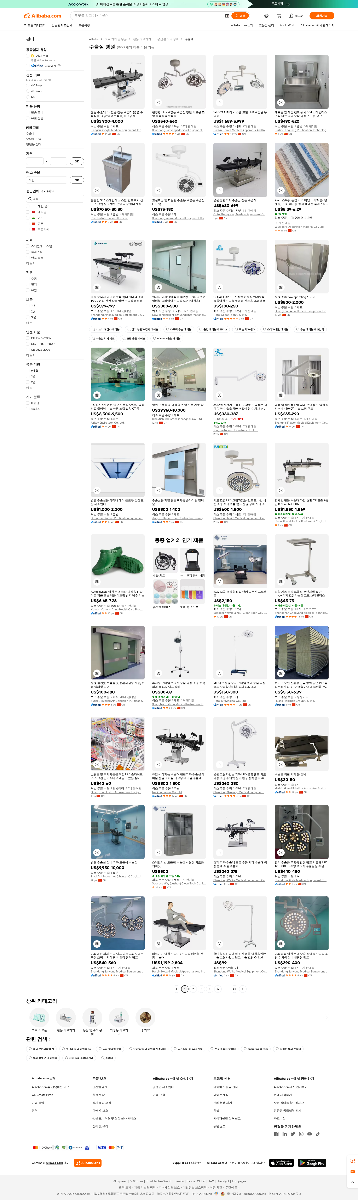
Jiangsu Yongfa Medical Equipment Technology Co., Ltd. (118, 130)
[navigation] (55, 514)
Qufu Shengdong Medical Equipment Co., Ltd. (240, 214)
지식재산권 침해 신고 (227, 1118)
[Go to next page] (243, 989)
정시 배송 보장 (101, 1102)
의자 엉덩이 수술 (112, 1048)
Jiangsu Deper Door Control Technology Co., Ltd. (179, 518)
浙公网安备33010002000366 (246, 1193)
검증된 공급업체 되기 (287, 1110)
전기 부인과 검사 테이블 (145, 329)
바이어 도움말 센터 (225, 1087)
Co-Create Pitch (42, 1094)
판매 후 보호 (100, 1110)
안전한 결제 (100, 1087)
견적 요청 (159, 1094)
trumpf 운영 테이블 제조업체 (149, 1048)
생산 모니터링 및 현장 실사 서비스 (114, 1118)
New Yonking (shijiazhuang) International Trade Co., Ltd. (179, 314)
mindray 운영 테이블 (168, 338)
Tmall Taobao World (158, 1181)
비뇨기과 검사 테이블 (108, 329)
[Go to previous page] (176, 989)
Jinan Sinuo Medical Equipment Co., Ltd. (300, 521)
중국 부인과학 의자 (43, 1048)
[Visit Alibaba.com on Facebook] (276, 1133)
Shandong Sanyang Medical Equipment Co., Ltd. (179, 130)
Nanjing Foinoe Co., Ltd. (167, 792)
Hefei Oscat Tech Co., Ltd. (230, 314)
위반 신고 (219, 1126)
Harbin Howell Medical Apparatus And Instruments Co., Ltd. (240, 130)
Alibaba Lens (54, 1162)
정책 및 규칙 (100, 1126)
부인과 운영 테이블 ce (78, 1048)
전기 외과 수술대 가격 (81, 1058)
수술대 (109, 1058)
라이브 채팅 (221, 1094)
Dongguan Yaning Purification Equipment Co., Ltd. (118, 518)
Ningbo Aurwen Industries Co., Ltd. (235, 430)
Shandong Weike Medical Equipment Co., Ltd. (179, 218)
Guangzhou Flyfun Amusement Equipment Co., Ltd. (118, 792)
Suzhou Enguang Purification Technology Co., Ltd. (302, 130)
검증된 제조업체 (163, 1087)
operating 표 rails (258, 1048)
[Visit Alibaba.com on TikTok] (317, 1133)
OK (77, 161)
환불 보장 (98, 1094)
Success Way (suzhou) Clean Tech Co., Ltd (240, 612)
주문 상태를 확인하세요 (289, 1102)
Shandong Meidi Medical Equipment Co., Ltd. (240, 518)
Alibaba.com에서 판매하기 (291, 1087)
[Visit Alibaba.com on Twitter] (292, 1133)
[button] (227, 15)
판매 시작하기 (283, 1094)
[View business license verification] (216, 1194)
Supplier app (181, 1162)
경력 (35, 1110)
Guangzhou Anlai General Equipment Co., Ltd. (302, 311)
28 (234, 989)
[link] (352, 1160)
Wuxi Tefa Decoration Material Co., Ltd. (299, 226)
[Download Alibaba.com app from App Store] (281, 1163)
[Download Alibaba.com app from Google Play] (312, 1163)
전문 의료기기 (142, 39)
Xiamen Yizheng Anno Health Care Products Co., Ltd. (118, 609)
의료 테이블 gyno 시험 (190, 1048)
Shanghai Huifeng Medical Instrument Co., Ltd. (179, 704)
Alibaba (93, 39)
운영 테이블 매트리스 (215, 329)
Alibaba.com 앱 (217, 1162)
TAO (211, 1181)
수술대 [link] (189, 39)
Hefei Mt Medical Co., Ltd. (229, 700)
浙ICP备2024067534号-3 (284, 1193)
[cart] (280, 16)
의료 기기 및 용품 (116, 39)
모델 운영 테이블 (136, 338)
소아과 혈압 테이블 (277, 329)
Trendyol (223, 1181)
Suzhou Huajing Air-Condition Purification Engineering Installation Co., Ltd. (118, 700)
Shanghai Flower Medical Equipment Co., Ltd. (302, 422)
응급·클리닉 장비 (168, 39)
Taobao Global (196, 1181)
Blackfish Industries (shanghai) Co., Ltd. (177, 419)
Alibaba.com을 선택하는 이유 (50, 1087)
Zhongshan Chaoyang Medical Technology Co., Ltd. (302, 612)
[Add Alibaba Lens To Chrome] (88, 1163)
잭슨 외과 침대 (247, 329)
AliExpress (120, 1181)
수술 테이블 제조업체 (312, 329)
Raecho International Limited (109, 218)
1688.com (136, 1181)
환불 (216, 1110)
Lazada (179, 1181)
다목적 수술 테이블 (180, 329)
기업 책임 (38, 1102)
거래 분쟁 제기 (222, 1102)
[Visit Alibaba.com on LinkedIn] (284, 1133)
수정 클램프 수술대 (225, 1048)
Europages (239, 1181)
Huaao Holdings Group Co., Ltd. (295, 700)
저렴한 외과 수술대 (290, 1048)
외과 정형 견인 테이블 (45, 1058)
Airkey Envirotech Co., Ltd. (108, 422)
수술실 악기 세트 (105, 338)
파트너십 (279, 1118)
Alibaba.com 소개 (43, 1078)
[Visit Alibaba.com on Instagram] (301, 1133)
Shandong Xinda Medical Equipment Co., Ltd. (118, 314)
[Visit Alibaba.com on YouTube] (309, 1133)
